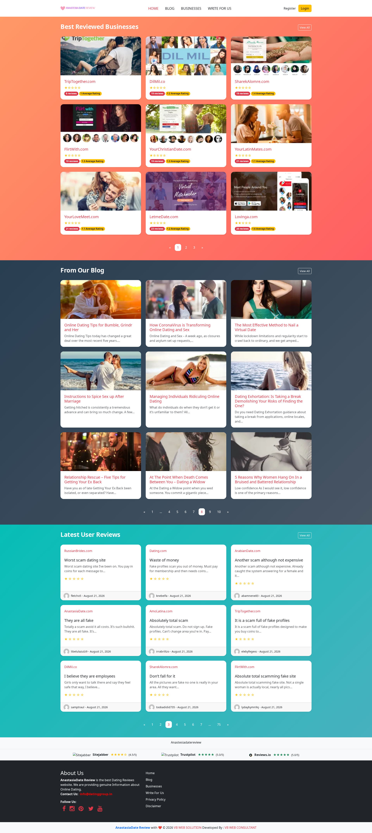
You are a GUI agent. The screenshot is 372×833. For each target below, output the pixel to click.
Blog (149, 779)
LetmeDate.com (164, 216)
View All (305, 27)
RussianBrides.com (78, 551)
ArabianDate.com (247, 551)
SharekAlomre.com (252, 81)
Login (305, 8)
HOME (153, 8)
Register (290, 8)
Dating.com (158, 551)
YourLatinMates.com (253, 149)
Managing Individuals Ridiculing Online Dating (184, 399)
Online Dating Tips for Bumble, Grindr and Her (98, 327)
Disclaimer (153, 806)
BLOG (169, 8)
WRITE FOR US (219, 8)
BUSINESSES (191, 8)
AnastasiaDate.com (78, 611)
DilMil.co (157, 81)
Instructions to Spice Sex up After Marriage (94, 399)
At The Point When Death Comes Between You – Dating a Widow (179, 479)
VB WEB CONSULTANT (241, 827)
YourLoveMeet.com (81, 216)
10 (219, 512)
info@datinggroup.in (96, 794)
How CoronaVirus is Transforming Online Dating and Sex (180, 327)
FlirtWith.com (76, 149)
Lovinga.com (246, 216)
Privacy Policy (155, 799)
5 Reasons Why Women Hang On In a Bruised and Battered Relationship (268, 479)
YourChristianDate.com (170, 149)
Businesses (154, 786)
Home (150, 773)
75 (219, 724)
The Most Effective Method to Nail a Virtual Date (266, 327)
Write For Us (155, 793)
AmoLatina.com (161, 611)
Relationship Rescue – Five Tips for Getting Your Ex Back (95, 479)
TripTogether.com (80, 81)
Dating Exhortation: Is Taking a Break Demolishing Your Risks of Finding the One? (269, 401)
